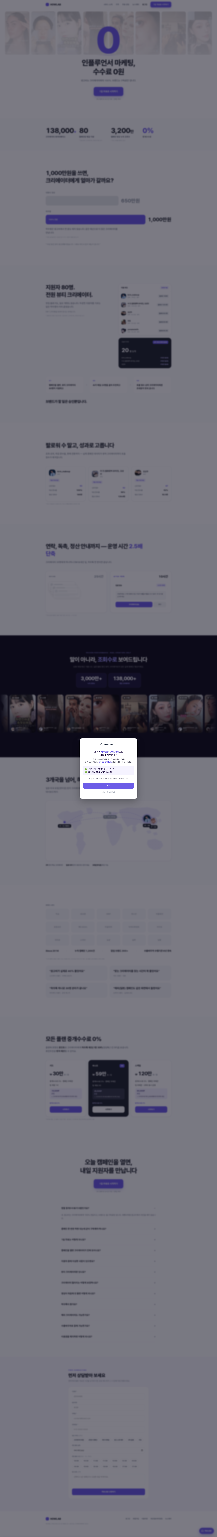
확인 (108, 785)
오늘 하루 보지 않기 (108, 792)
